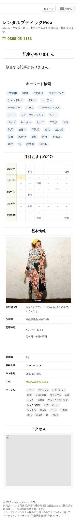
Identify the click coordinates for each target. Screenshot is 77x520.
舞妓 (10, 144)
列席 (10, 129)
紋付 (44, 137)
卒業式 (35, 129)
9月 (39, 183)
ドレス (32, 100)
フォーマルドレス (49, 107)
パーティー (14, 107)
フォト (11, 115)
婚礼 (47, 129)
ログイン (49, 8)
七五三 (40, 122)
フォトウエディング (32, 115)
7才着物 (38, 93)
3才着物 (12, 93)
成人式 (59, 129)
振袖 (10, 137)
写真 (65, 122)
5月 (57, 189)
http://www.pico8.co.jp (37, 381)
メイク (11, 122)
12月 (66, 171)
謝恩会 (30, 144)
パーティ (47, 100)
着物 (34, 137)
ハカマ (30, 107)
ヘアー (53, 115)
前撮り (22, 129)
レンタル (26, 122)
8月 (30, 171)
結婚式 (56, 137)
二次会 (53, 122)
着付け (22, 137)
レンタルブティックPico (27, 22)
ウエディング (56, 93)
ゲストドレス (15, 100)
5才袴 (25, 93)
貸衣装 (43, 144)
